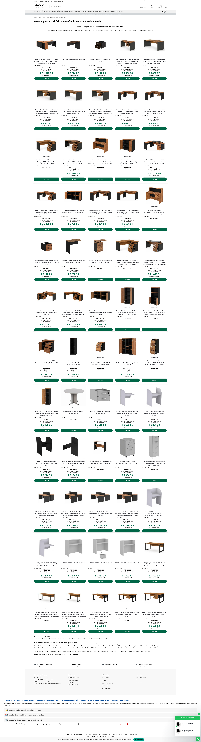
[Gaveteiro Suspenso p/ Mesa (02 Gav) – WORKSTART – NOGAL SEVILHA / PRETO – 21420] (46, 246)
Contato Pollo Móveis (73, 677)
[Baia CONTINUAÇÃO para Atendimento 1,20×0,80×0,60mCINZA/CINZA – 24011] (127, 397)
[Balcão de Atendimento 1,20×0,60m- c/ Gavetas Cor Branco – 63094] (100, 547)
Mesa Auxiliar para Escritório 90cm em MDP (73, 60)
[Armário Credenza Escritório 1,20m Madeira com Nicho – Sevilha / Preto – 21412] (73, 196)
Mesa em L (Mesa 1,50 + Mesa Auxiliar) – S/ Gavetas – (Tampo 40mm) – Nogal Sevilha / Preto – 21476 (127, 111)
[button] (163, 11)
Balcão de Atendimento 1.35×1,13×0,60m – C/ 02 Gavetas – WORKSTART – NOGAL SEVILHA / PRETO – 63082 (154, 212)
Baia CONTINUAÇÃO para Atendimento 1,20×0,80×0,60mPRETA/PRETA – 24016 (73, 463)
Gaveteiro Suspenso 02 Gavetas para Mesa (100, 60)
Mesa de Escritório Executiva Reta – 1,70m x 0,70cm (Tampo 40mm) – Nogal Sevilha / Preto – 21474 (154, 61)
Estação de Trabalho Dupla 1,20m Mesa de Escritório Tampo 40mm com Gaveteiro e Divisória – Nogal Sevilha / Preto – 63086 (73, 513)
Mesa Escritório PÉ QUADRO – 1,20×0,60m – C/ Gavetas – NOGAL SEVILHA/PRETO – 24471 (100, 614)
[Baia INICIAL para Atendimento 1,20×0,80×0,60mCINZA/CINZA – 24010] (154, 397)
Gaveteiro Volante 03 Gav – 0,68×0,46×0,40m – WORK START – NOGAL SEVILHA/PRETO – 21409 (100, 363)
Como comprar (106, 677)
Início (35, 17)
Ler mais (46, 179)
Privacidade (105, 685)
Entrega (104, 680)
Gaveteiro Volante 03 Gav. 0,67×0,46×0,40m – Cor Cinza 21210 (127, 462)
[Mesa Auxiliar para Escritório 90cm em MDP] (73, 45)
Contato (151, 7)
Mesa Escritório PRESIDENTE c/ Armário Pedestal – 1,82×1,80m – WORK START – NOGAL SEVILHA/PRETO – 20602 (46, 61)
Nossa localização (73, 680)
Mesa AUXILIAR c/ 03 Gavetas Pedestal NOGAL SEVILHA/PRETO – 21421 (100, 261)
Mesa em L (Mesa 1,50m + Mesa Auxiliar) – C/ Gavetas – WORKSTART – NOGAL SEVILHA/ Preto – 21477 (154, 111)
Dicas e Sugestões (73, 684)
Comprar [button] (46, 78)
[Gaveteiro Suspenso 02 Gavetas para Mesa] (100, 45)
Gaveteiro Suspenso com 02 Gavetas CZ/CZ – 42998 (100, 412)
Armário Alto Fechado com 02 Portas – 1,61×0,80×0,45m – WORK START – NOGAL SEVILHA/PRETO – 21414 (127, 312)
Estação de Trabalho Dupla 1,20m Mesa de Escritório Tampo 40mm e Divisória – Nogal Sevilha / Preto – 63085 (46, 513)
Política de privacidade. (126, 739)
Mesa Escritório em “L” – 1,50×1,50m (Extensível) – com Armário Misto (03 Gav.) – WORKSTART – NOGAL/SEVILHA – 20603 (73, 312)
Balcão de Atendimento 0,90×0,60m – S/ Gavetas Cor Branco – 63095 (127, 563)
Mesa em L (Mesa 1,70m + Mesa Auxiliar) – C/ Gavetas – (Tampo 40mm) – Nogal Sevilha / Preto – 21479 (100, 212)
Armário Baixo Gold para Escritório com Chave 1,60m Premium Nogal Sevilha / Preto (100, 312)
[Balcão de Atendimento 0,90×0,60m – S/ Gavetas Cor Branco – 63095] (127, 547)
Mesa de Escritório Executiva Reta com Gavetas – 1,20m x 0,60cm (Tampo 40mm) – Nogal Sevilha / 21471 (127, 61)
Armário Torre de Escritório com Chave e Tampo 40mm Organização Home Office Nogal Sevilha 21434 (46, 413)
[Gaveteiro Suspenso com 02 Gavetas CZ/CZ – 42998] (100, 397)
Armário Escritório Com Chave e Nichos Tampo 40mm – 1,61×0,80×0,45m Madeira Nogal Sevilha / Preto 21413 (154, 312)
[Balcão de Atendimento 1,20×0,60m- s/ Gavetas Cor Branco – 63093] (73, 547)
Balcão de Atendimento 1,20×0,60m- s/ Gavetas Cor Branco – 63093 (73, 563)
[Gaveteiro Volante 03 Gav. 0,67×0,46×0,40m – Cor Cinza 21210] (127, 447)
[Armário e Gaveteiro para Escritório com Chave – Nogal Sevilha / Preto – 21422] (46, 346)
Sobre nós (71, 682)
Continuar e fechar (139, 739)
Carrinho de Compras (161, 7)
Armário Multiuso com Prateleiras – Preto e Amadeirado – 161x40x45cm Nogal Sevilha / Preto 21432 (73, 363)
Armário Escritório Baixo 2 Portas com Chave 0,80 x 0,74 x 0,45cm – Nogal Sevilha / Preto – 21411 (127, 162)
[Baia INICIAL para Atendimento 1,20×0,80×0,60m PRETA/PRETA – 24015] (46, 447)
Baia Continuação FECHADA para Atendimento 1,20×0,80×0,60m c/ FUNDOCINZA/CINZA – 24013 (46, 564)
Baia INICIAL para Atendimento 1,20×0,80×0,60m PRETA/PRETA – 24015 (46, 463)
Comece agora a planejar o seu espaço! (125, 724)
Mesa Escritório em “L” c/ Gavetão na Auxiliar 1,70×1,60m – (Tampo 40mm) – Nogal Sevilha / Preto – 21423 (127, 262)
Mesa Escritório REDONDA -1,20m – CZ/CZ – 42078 (73, 412)
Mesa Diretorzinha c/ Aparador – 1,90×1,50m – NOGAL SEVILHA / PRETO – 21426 (46, 312)
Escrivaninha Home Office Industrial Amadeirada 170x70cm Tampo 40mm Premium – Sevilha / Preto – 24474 (154, 564)
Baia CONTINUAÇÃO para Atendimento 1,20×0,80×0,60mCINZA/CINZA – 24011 (127, 413)
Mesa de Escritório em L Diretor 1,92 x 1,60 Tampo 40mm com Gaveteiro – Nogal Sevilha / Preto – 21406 (46, 212)
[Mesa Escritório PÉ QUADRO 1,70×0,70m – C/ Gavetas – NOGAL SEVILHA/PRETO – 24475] (154, 598)
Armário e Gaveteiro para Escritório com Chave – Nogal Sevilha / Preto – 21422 (46, 362)
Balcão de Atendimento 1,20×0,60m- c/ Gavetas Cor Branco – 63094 (100, 563)
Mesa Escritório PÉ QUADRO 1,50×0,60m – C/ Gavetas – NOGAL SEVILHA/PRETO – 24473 (127, 614)
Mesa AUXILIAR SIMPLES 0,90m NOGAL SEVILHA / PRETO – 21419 (73, 261)
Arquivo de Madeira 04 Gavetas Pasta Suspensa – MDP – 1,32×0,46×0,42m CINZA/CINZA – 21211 (154, 463)
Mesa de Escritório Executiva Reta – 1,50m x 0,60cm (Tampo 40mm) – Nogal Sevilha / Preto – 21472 (73, 111)
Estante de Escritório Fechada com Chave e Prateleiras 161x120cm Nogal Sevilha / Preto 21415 (127, 363)
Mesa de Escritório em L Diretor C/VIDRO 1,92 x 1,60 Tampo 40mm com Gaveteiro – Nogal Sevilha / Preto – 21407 (154, 162)
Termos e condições (107, 683)
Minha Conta (143, 7)
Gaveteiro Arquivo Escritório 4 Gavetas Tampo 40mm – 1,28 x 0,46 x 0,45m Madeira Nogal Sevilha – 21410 (154, 363)
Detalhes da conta (141, 677)
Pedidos (138, 680)
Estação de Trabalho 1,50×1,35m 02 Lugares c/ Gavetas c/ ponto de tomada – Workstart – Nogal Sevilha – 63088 (127, 513)
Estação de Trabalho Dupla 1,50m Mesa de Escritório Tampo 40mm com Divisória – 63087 (100, 513)
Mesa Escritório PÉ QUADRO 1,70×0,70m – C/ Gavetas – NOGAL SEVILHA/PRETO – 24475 (154, 614)
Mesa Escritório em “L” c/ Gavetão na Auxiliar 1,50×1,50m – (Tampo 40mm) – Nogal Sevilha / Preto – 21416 (46, 162)
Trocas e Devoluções (107, 688)
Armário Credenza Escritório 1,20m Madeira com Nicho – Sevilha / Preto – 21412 (73, 212)
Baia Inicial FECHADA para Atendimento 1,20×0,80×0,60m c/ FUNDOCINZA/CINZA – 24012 (154, 513)
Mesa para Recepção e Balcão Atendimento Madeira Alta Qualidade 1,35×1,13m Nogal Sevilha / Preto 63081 (100, 162)
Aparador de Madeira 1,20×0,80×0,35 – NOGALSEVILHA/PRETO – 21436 (100, 462)
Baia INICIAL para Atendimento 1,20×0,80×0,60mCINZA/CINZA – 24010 (154, 413)
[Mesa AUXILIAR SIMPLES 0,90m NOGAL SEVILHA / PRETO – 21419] (73, 246)
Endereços (139, 682)
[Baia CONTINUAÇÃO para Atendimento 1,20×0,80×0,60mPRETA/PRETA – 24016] (73, 447)
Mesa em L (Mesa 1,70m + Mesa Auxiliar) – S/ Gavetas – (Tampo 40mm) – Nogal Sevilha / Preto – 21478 (127, 212)
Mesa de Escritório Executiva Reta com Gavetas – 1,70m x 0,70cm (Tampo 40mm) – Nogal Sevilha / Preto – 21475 (46, 111)
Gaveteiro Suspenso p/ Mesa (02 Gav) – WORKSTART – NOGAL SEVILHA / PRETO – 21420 (46, 262)
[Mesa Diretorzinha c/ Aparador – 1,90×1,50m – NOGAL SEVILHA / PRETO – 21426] (46, 296)
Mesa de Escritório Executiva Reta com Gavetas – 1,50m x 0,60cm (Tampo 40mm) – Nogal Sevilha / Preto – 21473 (100, 111)
